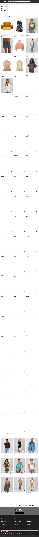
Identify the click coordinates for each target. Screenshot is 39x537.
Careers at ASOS (16, 520)
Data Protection (3, 527)
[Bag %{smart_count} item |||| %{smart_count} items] (38, 1)
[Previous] (16, 9)
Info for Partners (29, 524)
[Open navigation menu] (1, 1)
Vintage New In (20, 8)
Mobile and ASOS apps (30, 518)
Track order (2, 520)
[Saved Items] (35, 1)
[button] (11, 533)
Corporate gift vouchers (30, 521)
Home (2, 6)
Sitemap (2, 525)
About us (15, 518)
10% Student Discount (4, 524)
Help (1, 518)
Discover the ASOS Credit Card (31, 525)
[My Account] (33, 1)
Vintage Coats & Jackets (29, 8)
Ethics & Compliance (4, 528)
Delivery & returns (3, 521)
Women (5, 6)
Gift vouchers (29, 520)
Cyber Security (16, 524)
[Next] (36, 9)
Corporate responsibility (17, 521)
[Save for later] (12, 32)
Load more (19, 501)
